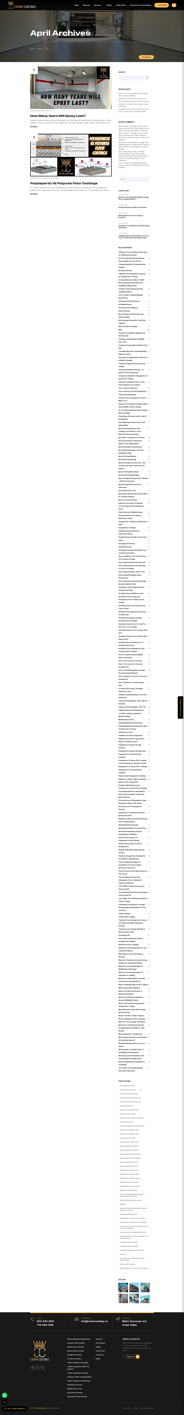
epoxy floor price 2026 (127, 1138)
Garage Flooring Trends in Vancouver (132, 98)
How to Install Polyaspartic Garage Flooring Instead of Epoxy (131, 1195)
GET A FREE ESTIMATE (16, 1409)
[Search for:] (134, 179)
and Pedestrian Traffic (127, 1085)
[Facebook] (32, 1367)
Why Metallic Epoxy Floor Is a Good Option (134, 1268)
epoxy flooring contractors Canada (131, 1118)
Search (121, 72)
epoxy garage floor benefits (129, 1146)
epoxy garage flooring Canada (130, 1154)
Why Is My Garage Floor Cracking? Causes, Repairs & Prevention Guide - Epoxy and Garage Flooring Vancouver (132, 154)
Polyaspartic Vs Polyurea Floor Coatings (44, 178)
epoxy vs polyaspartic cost (129, 1166)
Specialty (123, 1254)
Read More (34, 126)
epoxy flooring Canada (127, 1114)
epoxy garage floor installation (130, 1158)
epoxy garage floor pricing (129, 1162)
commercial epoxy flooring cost (130, 1098)
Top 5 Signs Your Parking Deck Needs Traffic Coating (132, 1259)
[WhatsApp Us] (4, 1395)
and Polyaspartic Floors (128, 1090)
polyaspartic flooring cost (128, 1214)
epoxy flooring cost (126, 1122)
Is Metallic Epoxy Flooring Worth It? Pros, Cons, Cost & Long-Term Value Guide (133, 237)
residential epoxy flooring (128, 1242)
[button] (161, 5)
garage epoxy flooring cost (129, 1170)
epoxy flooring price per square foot (132, 1126)
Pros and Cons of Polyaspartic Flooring (133, 1232)
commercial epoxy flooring (129, 1094)
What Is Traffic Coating (127, 1264)
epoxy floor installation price (129, 1134)
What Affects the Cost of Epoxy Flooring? (133, 101)
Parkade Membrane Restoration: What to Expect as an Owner (133, 1209)
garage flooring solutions (128, 1190)
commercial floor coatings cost (130, 1102)
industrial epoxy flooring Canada (131, 1200)
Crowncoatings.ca (41, 1408)
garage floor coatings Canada (130, 1178)
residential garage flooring (129, 1246)
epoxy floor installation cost (129, 1130)
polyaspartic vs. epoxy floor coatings (132, 1218)
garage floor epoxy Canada (129, 1182)
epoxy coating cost (126, 1106)
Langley (122, 1204)
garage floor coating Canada (129, 1174)
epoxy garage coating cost (129, 1142)
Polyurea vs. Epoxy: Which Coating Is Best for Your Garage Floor (134, 1227)
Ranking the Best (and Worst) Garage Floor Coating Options (134, 1237)
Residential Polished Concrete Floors (132, 1250)
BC (140, 1090)
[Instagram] (37, 1367)
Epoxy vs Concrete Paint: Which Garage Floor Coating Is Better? (133, 198)
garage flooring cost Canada (129, 1186)
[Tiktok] (42, 1367)
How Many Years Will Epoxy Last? (41, 111)
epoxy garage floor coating (129, 1150)
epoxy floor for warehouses (129, 1110)
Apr (34, 70)
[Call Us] (4, 1402)
